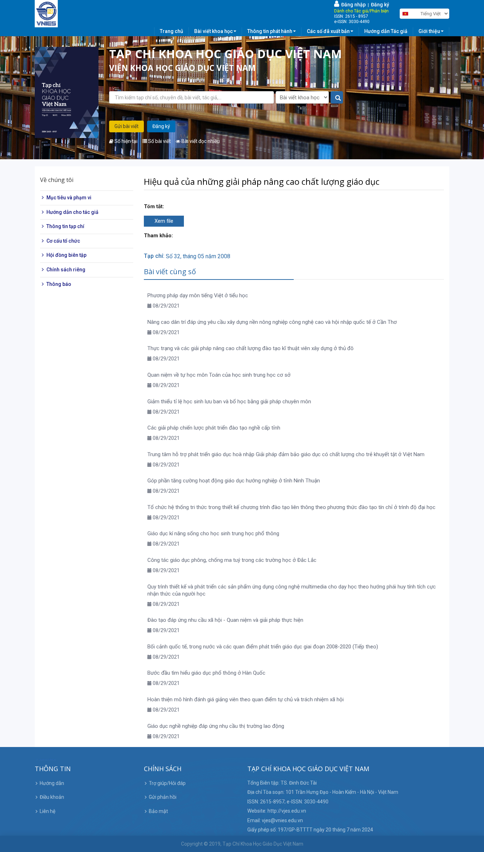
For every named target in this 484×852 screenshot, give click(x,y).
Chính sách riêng (65, 269)
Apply (337, 98)
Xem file (163, 221)
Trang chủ (171, 31)
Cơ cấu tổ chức (63, 241)
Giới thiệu (429, 31)
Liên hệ (47, 811)
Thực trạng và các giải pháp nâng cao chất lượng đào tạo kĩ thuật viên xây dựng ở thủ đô (250, 348)
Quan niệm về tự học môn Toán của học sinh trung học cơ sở (219, 375)
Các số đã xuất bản (328, 31)
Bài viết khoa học (213, 31)
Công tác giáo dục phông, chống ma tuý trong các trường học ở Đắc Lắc (231, 560)
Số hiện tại (125, 141)
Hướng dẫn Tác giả (385, 31)
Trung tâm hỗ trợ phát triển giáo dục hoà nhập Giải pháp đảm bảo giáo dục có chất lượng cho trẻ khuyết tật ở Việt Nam (285, 454)
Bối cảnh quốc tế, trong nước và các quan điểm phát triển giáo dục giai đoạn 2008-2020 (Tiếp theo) (262, 646)
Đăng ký (380, 4)
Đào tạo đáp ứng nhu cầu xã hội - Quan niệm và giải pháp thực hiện (225, 620)
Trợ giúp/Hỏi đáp (167, 783)
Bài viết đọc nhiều (200, 141)
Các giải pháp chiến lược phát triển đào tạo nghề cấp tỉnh (213, 428)
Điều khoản (52, 797)
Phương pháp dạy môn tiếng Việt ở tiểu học (197, 295)
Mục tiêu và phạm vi (68, 197)
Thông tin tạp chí (65, 226)
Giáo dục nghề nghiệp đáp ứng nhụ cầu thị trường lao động (215, 726)
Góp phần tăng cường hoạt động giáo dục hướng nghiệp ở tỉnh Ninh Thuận (233, 480)
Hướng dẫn (52, 783)
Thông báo (58, 284)
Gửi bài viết (126, 126)
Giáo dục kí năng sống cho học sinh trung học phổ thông (213, 533)
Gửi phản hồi (162, 797)
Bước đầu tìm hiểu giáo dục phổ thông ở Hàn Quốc (206, 673)
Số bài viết (159, 141)
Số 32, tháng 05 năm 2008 (198, 256)
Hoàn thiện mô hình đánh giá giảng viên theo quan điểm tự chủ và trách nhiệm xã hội (245, 699)
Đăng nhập (352, 4)
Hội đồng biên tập (66, 255)
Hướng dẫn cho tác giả (72, 212)
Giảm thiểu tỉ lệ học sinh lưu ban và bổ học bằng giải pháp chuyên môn (229, 401)
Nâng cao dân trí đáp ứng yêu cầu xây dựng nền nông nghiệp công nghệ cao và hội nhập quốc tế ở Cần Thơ (272, 322)
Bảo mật (158, 811)
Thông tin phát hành (269, 31)
